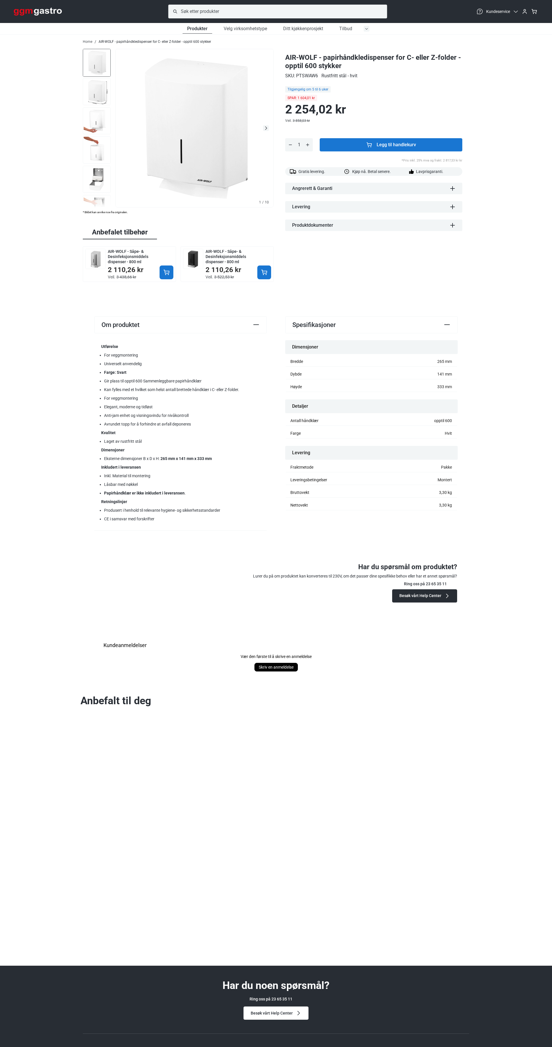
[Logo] (38, 11)
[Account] (525, 11)
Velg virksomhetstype (245, 28)
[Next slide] (266, 128)
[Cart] (534, 11)
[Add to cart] (166, 272)
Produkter (197, 28)
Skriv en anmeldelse (276, 667)
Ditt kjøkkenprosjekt (303, 28)
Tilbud (345, 28)
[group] (97, 62)
